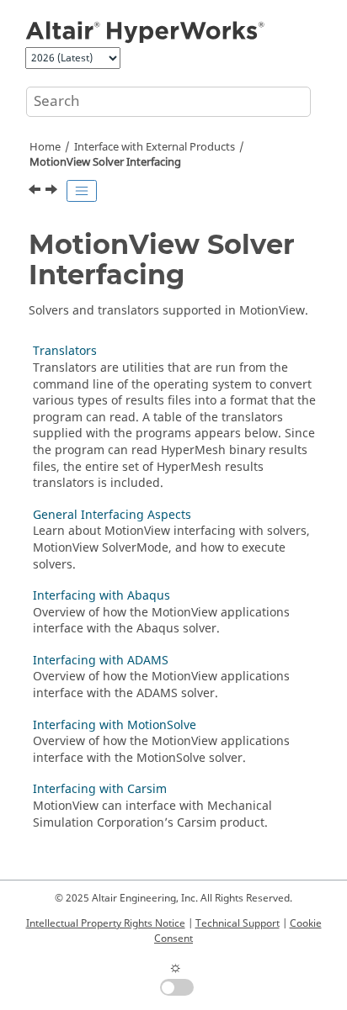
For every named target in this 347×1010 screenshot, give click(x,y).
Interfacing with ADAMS (100, 660)
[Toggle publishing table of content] (82, 191)
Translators (65, 351)
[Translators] (53, 192)
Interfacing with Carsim (100, 789)
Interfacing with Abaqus (101, 596)
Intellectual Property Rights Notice (105, 923)
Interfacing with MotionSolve (114, 725)
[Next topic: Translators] (53, 192)
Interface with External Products (154, 147)
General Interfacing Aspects (112, 515)
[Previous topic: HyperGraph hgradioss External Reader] (36, 192)
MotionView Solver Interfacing (105, 162)
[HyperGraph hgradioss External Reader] (36, 192)
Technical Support (237, 923)
